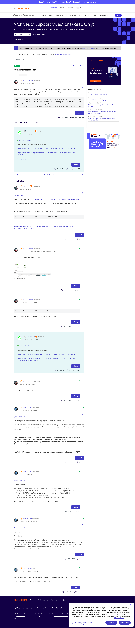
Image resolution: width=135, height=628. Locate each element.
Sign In (118, 15)
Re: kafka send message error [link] (63, 54)
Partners (70, 8)
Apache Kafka (23, 75)
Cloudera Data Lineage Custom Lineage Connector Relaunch (103, 105)
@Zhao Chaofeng (25, 140)
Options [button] (18, 59)
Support (78, 8)
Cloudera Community (23, 15)
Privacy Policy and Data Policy (48, 613)
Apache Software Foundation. (61, 616)
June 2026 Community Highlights (98, 100)
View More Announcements (104, 125)
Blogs (87, 15)
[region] (101, 615)
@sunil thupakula (19, 417)
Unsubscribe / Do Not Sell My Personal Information (67, 613)
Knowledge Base (58, 608)
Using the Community (73, 15)
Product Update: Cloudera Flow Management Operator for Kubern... (102, 112)
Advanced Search (19, 39)
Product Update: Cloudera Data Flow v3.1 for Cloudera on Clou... (101, 119)
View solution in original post (27, 159)
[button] (82, 86)
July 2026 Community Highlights (97, 94)
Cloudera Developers (100, 15)
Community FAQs (58, 600)
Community (54, 8)
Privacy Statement (119, 618)
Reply (80, 113)
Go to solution (77, 66)
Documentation (43, 608)
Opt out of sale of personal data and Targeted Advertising (82, 623)
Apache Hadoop (21, 616)
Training (62, 8)
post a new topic (88, 48)
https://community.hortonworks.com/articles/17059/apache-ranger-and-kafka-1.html (47, 148)
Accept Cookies (125, 622)
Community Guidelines (39, 600)
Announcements (46, 15)
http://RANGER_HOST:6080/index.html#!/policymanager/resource (55, 199)
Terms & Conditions (36, 613)
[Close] (131, 605)
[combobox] (63, 34)
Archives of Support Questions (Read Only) (40, 54)
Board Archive (22, 54)
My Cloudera (19, 608)
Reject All (111, 622)
